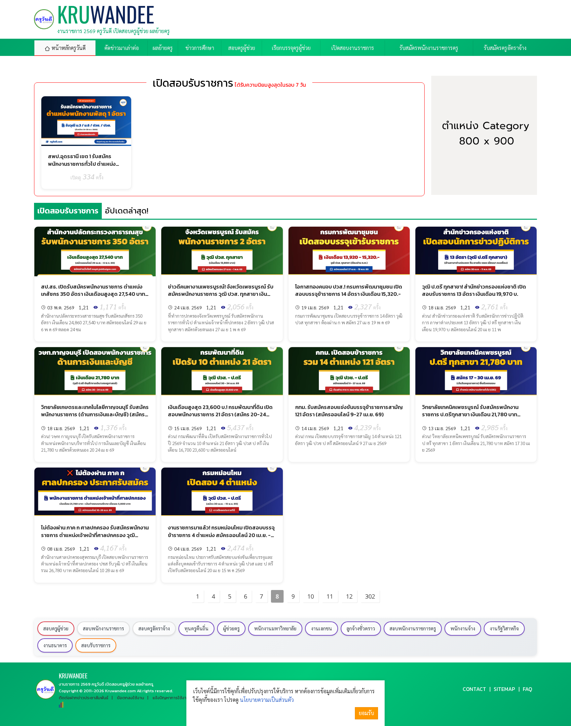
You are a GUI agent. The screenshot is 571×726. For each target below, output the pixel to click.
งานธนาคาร (55, 645)
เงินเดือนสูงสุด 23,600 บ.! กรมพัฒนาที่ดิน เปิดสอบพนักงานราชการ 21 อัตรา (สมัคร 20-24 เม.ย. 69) (220, 414)
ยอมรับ (366, 712)
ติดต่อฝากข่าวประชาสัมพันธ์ (83, 698)
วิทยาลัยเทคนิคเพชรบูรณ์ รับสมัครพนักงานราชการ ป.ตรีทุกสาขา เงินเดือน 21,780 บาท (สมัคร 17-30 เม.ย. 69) (470, 414)
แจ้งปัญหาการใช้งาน (171, 698)
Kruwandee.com (120, 691)
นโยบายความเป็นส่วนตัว (267, 699)
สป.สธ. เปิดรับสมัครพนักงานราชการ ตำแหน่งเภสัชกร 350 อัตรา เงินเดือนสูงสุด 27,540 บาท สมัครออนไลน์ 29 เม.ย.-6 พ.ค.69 (93, 294)
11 (329, 596)
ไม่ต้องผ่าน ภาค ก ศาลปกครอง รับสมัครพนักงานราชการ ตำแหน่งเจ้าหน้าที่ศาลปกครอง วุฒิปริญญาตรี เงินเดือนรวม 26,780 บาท (95, 534)
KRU (73, 675)
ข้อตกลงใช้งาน (130, 698)
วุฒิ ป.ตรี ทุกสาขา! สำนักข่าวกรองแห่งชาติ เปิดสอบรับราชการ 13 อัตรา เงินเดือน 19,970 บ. (474, 290)
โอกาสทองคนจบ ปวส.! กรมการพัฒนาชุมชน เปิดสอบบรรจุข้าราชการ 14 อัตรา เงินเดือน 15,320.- (348, 290)
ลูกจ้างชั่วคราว (361, 628)
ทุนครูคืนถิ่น (196, 628)
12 (349, 596)
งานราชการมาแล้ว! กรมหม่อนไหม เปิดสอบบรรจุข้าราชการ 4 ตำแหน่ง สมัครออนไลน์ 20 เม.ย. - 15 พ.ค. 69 (221, 534)
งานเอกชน (321, 628)
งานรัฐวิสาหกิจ (504, 628)
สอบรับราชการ (95, 645)
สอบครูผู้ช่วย (55, 628)
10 (310, 596)
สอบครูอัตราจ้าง (154, 628)
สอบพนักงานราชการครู (413, 628)
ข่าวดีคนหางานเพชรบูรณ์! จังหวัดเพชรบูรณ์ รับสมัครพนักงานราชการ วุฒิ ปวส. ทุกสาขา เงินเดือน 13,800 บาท (220, 294)
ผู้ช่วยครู (231, 628)
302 (370, 596)
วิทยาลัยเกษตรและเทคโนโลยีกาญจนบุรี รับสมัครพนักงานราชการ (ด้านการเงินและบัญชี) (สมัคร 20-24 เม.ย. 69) (95, 414)
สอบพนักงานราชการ (103, 628)
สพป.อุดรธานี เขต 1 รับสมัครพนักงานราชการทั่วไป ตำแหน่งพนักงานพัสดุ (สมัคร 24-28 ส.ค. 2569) (84, 167)
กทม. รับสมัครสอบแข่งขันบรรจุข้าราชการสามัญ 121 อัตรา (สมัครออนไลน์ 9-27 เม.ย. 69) (349, 410)
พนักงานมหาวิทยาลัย (275, 628)
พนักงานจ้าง (462, 628)
